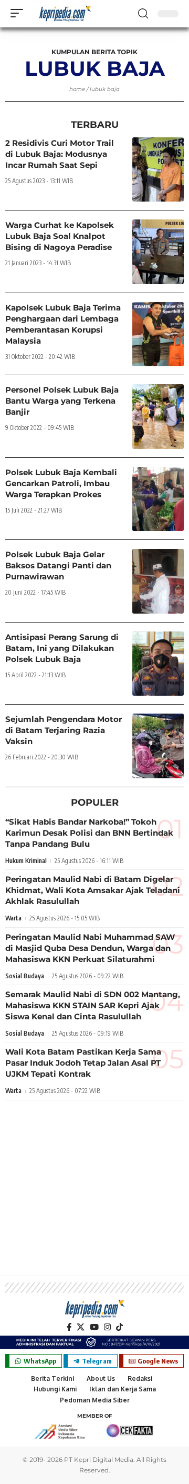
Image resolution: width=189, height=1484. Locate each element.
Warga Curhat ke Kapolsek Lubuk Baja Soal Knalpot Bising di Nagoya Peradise (59, 236)
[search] (143, 13)
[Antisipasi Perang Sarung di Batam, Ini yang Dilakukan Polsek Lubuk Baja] (158, 663)
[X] (80, 1327)
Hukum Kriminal (26, 861)
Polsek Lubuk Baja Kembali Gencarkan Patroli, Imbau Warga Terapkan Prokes (61, 483)
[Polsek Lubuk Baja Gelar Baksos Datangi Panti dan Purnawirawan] (158, 581)
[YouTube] (94, 1327)
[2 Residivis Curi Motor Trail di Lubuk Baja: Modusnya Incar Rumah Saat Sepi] (158, 169)
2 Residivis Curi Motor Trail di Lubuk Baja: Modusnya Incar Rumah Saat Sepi (59, 154)
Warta (13, 918)
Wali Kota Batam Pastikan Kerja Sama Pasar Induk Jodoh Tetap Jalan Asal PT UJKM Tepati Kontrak (83, 1063)
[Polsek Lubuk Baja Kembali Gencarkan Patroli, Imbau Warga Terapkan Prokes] (158, 499)
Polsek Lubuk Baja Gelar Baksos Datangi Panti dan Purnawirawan (58, 565)
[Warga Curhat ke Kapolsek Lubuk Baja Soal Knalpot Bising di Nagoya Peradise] (158, 251)
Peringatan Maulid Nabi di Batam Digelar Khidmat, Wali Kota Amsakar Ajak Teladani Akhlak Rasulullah (92, 890)
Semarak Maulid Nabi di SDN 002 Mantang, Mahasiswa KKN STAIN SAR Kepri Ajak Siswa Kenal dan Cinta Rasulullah (92, 1005)
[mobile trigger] (19, 13)
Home (77, 89)
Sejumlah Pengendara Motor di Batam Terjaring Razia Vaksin (63, 730)
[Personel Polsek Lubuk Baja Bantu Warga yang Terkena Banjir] (158, 416)
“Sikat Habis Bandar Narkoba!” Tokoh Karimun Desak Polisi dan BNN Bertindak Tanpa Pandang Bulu (89, 833)
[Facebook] (69, 1327)
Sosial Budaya (24, 976)
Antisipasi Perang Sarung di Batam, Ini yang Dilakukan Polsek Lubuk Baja (62, 648)
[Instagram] (107, 1327)
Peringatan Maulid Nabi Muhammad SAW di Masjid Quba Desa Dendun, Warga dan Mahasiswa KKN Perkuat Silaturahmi (90, 948)
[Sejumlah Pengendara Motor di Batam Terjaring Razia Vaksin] (158, 746)
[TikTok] (119, 1327)
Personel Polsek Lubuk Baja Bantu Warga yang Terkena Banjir (62, 401)
